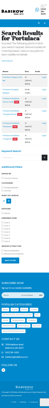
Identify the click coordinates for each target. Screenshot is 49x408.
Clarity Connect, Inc (16, 396)
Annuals (7, 190)
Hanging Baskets (10, 187)
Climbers (34, 309)
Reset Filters (10, 260)
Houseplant (32, 320)
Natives (5, 309)
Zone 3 (6, 222)
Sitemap (23, 402)
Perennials (36, 326)
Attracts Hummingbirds (13, 254)
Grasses (5, 320)
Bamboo (24, 309)
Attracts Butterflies (11, 250)
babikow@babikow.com (16, 357)
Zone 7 (6, 235)
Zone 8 (6, 238)
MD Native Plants (8, 326)
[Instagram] (3, 370)
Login (44, 77)
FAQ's (14, 402)
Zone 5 (6, 229)
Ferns (37, 315)
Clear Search (7, 61)
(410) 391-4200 (43, 11)
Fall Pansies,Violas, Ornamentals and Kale (17, 315)
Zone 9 (6, 241)
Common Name (10, 178)
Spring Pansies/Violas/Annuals (13, 331)
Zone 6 (6, 232)
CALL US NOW (44, 6)
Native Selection (23, 326)
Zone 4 (6, 226)
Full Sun (6, 213)
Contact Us (34, 402)
